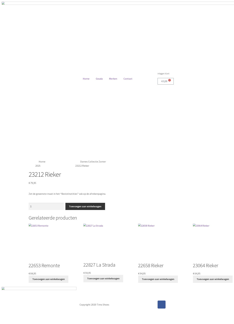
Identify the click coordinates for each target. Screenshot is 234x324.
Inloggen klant (163, 73)
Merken (113, 78)
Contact (128, 78)
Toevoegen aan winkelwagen (85, 206)
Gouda (99, 78)
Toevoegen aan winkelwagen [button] (48, 279)
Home (86, 78)
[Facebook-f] (162, 305)
